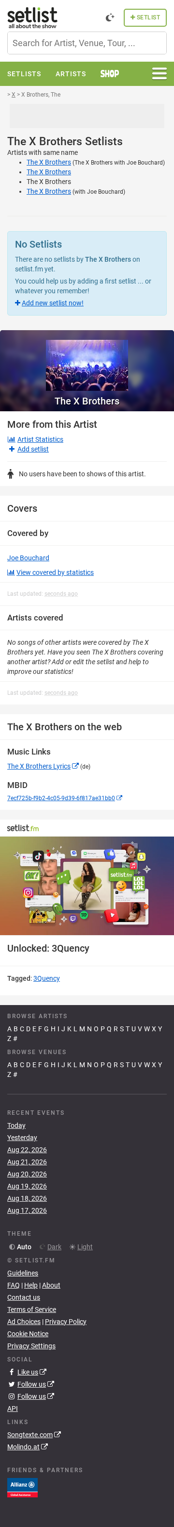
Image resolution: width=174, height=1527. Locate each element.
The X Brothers (49, 162)
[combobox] (87, 43)
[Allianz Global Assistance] (22, 1487)
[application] (87, 886)
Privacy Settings (31, 1346)
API (12, 1408)
